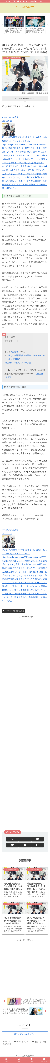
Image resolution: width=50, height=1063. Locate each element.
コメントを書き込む (26, 1034)
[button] (37, 845)
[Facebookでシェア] (25, 839)
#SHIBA (16, 359)
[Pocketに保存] (12, 845)
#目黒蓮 (27, 355)
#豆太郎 (14, 352)
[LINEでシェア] (25, 845)
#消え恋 (10, 355)
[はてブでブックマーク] (37, 839)
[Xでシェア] (12, 839)
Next (48, 25)
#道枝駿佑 (18, 355)
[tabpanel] (14, 25)
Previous (2, 25)
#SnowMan (36, 355)
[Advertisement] (25, 724)
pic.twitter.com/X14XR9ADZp (17, 363)
